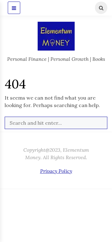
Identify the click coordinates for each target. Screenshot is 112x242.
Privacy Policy (56, 171)
